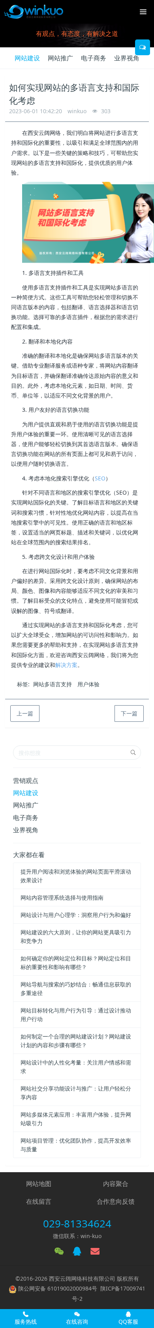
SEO (100, 478)
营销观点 (25, 780)
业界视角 (126, 58)
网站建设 (27, 58)
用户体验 (88, 684)
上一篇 (25, 713)
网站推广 (60, 58)
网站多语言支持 (52, 684)
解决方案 (66, 665)
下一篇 (129, 713)
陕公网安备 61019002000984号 (57, 1288)
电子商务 (93, 58)
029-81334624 (77, 1223)
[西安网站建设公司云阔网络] (33, 12)
